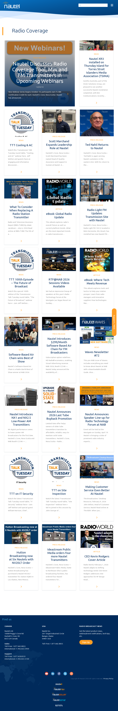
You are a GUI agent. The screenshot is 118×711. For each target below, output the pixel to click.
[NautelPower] (59, 694)
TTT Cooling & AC (21, 145)
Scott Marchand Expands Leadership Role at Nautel (59, 145)
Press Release (39, 58)
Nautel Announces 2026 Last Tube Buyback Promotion (59, 415)
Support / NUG (114, 322)
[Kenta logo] (59, 704)
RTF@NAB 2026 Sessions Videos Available (59, 283)
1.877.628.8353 (19, 656)
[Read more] (68, 94)
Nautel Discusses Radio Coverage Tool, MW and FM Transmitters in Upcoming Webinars (39, 72)
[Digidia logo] (59, 683)
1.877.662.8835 (19, 646)
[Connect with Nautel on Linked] (53, 673)
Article (59, 209)
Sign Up (86, 642)
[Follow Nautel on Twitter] (65, 673)
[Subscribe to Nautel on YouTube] (46, 673)
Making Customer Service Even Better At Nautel (97, 490)
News (96, 54)
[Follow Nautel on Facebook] (59, 673)
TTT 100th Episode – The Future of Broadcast (21, 283)
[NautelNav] (59, 688)
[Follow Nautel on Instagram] (71, 673)
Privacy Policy (108, 678)
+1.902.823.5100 (22, 659)
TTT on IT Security (21, 493)
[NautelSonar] (59, 699)
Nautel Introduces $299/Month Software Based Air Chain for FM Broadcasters (59, 345)
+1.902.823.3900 (22, 649)
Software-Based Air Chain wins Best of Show (21, 358)
